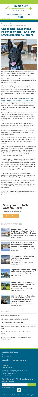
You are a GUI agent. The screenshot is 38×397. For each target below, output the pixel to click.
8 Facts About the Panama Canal (11, 315)
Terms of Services (7, 367)
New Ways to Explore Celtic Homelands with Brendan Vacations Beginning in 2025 (23, 244)
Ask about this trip (11, 216)
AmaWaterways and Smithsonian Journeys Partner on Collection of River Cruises (23, 231)
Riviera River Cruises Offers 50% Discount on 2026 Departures (22, 258)
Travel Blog (10, 24)
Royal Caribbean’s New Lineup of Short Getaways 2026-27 (23, 271)
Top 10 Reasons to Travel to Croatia (12, 322)
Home (3, 24)
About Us (4, 363)
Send (31, 385)
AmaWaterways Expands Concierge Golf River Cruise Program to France (23, 284)
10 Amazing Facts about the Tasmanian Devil (14, 319)
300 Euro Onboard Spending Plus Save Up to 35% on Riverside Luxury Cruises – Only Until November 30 (23, 298)
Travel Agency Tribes (30, 395)
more (19, 237)
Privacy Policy (5, 365)
